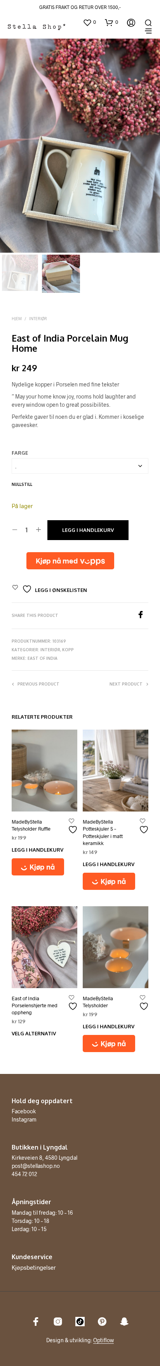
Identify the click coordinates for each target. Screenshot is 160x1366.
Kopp (68, 649)
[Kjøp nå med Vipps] (70, 561)
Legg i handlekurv (88, 530)
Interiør (38, 318)
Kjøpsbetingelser (34, 1267)
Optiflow (103, 1340)
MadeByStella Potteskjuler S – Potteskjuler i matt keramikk (103, 832)
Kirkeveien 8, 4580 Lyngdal (44, 1157)
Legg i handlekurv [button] (37, 850)
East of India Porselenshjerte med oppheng (34, 1005)
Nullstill (22, 484)
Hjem (17, 318)
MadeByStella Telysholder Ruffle (31, 825)
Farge (20, 453)
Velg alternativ (34, 1033)
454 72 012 (24, 1174)
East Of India (42, 658)
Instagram (24, 1119)
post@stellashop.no (36, 1165)
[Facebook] (142, 616)
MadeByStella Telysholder (98, 1001)
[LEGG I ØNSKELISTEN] (74, 826)
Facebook (24, 1111)
